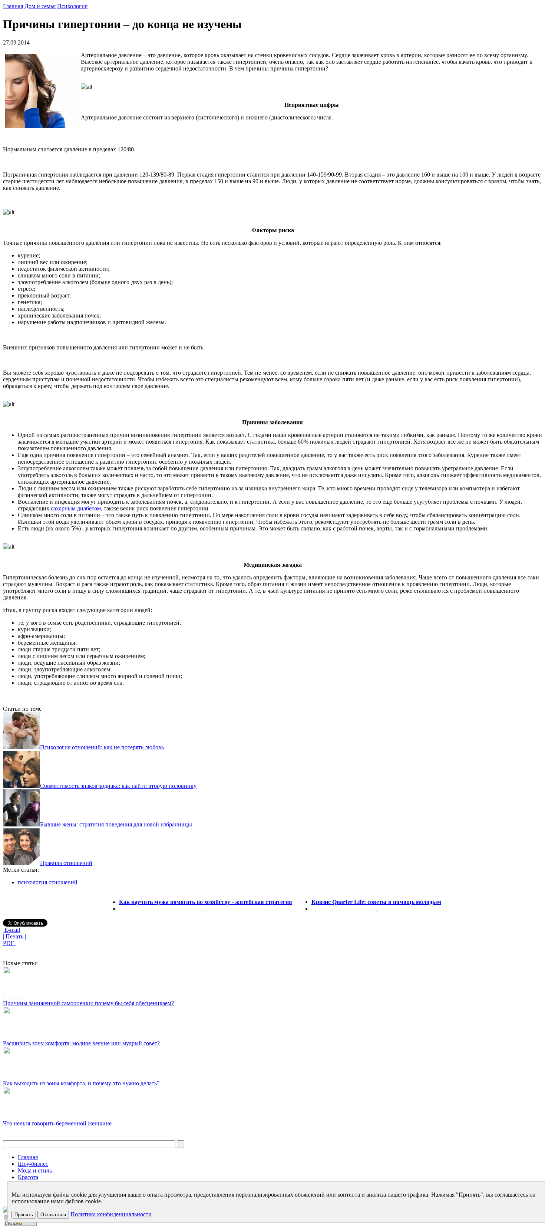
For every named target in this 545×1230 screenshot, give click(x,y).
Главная (13, 6)
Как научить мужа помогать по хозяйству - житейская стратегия (205, 902)
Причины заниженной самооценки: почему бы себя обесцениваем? (88, 1003)
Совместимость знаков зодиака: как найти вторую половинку (118, 786)
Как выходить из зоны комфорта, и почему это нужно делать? (81, 1083)
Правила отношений (66, 863)
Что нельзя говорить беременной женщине (57, 1123)
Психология (72, 6)
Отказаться (53, 1214)
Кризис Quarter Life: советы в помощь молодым (376, 902)
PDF (9, 943)
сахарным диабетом (76, 508)
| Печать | (14, 936)
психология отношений (47, 882)
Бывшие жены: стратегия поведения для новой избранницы (116, 824)
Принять (23, 1214)
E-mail (11, 930)
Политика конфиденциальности (111, 1214)
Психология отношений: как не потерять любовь (102, 747)
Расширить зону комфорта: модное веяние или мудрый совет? (81, 1043)
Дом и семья (40, 6)
